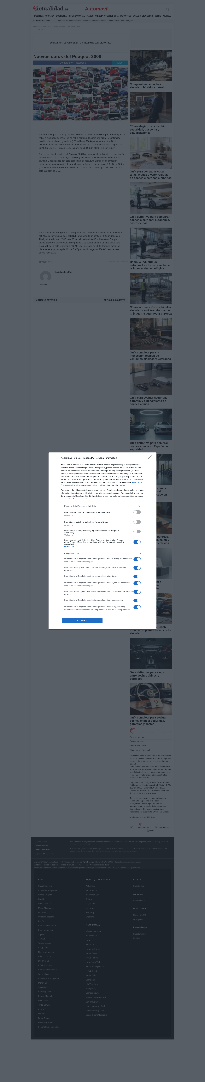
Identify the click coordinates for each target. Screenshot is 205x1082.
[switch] (137, 512)
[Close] (150, 458)
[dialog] (102, 541)
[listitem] (102, 506)
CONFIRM (82, 621)
